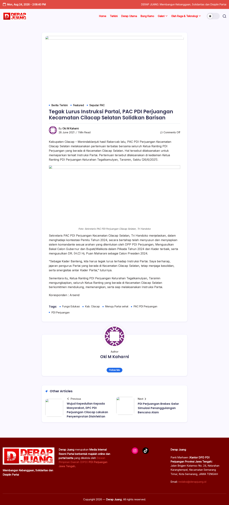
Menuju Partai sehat (116, 306)
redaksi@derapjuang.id (192, 481)
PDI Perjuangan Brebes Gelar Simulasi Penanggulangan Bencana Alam (158, 408)
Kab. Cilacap (92, 306)
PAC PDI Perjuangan (145, 306)
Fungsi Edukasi (71, 306)
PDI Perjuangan (61, 312)
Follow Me (114, 370)
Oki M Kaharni (70, 128)
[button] (213, 16)
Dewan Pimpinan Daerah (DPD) (83, 462)
